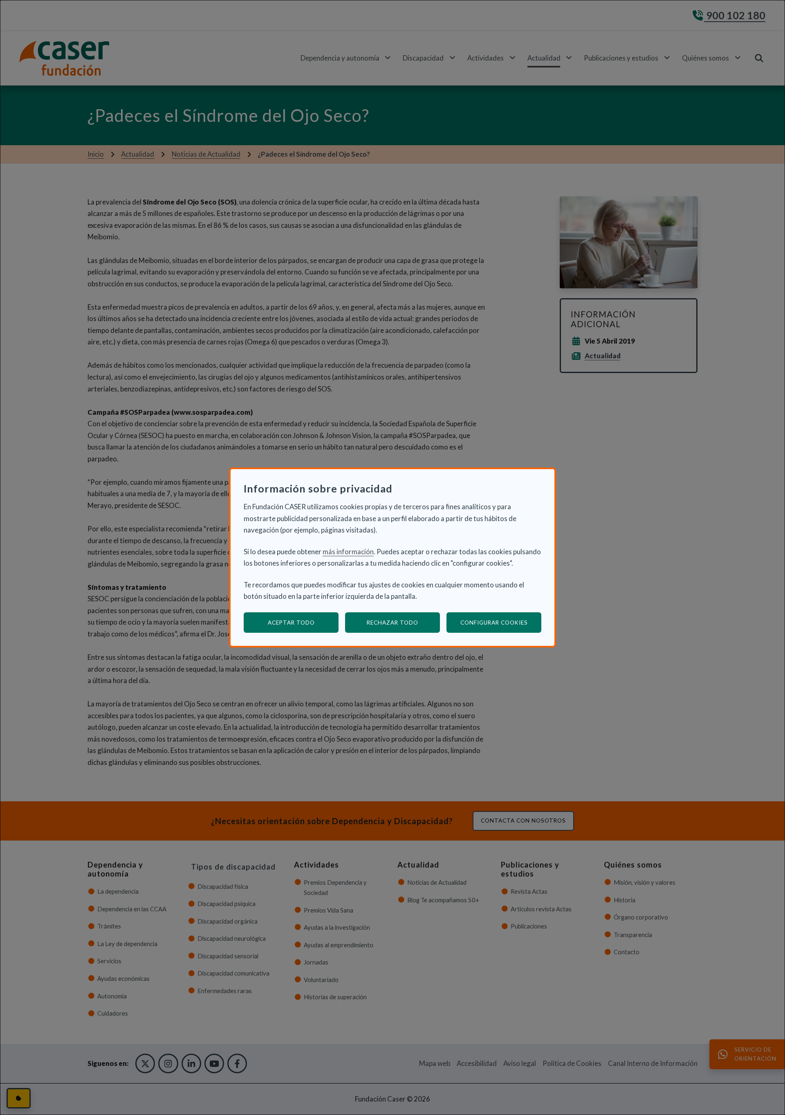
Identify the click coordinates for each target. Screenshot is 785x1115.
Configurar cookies (500, 622)
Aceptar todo (291, 622)
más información (348, 551)
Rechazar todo (392, 622)
